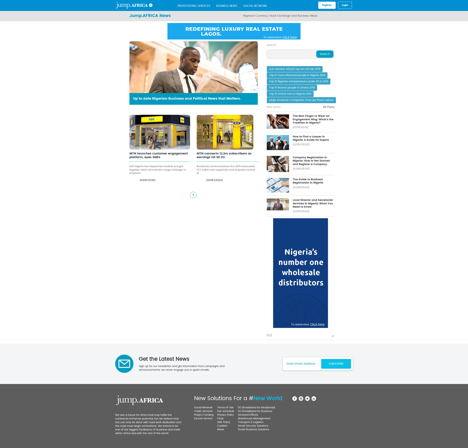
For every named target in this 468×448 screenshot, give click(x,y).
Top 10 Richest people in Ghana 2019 (292, 87)
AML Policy (223, 422)
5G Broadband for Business (255, 411)
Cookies (222, 426)
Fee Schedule (225, 411)
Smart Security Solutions (253, 426)
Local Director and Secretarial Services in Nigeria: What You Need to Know (313, 203)
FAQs (220, 418)
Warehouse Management (254, 418)
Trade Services (203, 411)
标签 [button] (269, 335)
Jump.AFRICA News (150, 16)
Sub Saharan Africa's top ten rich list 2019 (294, 69)
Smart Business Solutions (253, 429)
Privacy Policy (225, 415)
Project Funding (204, 415)
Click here (289, 37)
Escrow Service (203, 418)
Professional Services (194, 6)
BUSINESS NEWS (226, 6)
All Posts (328, 107)
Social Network (255, 6)
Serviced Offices (248, 415)
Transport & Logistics (250, 422)
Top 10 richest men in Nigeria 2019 (290, 94)
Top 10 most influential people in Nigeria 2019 (297, 75)
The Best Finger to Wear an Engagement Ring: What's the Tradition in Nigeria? (313, 119)
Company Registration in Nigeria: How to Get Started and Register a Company (311, 160)
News (220, 429)
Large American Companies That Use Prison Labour (301, 100)
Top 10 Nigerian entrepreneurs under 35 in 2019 (298, 81)
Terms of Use (225, 407)
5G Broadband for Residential (256, 407)
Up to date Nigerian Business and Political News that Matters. (187, 98)
